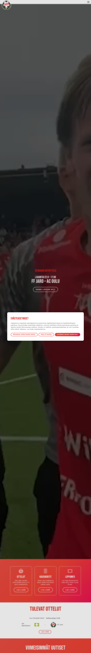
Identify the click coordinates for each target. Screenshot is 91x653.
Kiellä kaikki (46, 334)
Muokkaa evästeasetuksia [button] (24, 334)
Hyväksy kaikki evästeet (67, 334)
